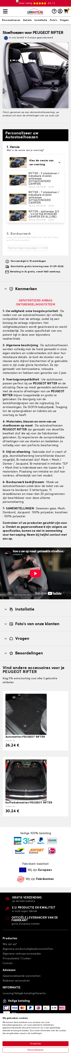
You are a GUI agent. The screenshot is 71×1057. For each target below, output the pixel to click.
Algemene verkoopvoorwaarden (22, 954)
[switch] (11, 20)
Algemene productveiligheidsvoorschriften (28, 949)
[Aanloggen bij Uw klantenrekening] (60, 11)
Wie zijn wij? (10, 944)
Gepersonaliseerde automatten (21, 976)
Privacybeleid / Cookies (17, 958)
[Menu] (14, 11)
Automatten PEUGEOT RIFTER (25, 736)
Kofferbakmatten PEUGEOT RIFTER (28, 802)
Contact (8, 963)
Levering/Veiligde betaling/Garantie (24, 993)
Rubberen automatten (16, 981)
